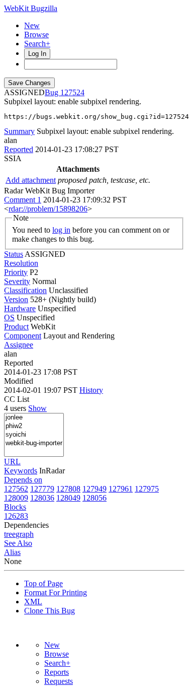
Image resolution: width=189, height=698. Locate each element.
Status (13, 254)
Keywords (20, 470)
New (32, 25)
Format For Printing (55, 592)
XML (33, 601)
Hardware (20, 308)
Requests (58, 681)
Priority (16, 272)
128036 (42, 498)
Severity (17, 281)
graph (25, 534)
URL (12, 461)
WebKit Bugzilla (30, 8)
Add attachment (31, 180)
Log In (37, 53)
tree (10, 534)
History (91, 390)
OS (9, 317)
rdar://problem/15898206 (48, 208)
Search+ (37, 43)
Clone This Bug (49, 610)
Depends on (23, 479)
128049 (68, 498)
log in (61, 230)
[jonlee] (34, 417)
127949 (94, 488)
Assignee (18, 344)
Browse (36, 34)
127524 (72, 92)
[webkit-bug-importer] (34, 443)
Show (37, 408)
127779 (42, 488)
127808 (68, 488)
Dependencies (26, 525)
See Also (18, 543)
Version (16, 299)
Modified (18, 381)
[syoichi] (34, 435)
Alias (12, 552)
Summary (19, 131)
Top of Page (43, 583)
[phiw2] (34, 426)
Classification (25, 290)
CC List (16, 399)
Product (16, 326)
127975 (147, 488)
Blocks (15, 507)
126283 (16, 516)
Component (22, 335)
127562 (16, 488)
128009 (16, 498)
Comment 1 (22, 199)
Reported (18, 149)
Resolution (21, 263)
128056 (94, 498)
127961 (121, 488)
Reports (56, 672)
